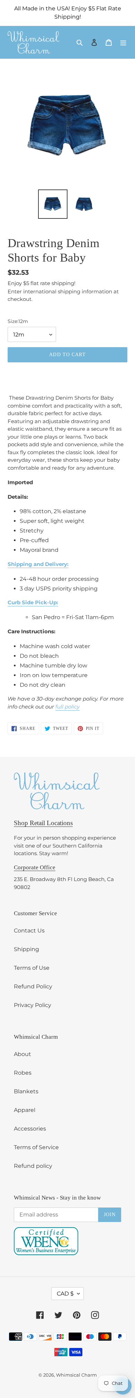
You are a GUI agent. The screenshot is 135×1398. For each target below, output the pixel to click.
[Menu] (123, 42)
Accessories (30, 1128)
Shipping (26, 949)
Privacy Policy (32, 1005)
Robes (23, 1072)
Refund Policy (33, 986)
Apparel (24, 1110)
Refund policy (33, 1166)
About (22, 1054)
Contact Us (29, 930)
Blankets (26, 1091)
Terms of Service (36, 1147)
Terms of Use (32, 968)
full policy (67, 706)
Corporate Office (34, 867)
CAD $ (65, 1293)
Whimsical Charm (76, 1375)
